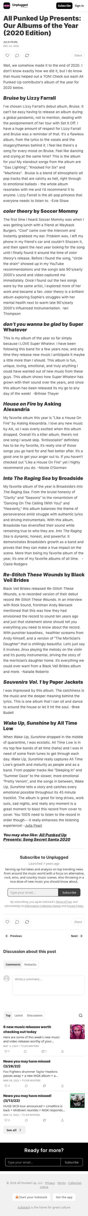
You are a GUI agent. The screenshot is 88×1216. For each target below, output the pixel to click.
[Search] (81, 1015)
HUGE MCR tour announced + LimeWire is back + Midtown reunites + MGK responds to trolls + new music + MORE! (33, 1108)
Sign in (79, 6)
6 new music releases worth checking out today (27, 1029)
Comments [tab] (13, 964)
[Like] (7, 55)
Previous (16, 936)
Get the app (64, 1197)
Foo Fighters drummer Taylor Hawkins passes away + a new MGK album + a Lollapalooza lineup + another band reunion (34, 1073)
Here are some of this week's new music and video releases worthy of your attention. (31, 1039)
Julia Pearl (10, 42)
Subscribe (64, 6)
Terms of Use (64, 902)
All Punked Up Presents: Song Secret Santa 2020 (36, 837)
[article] (44, 1039)
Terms (61, 1183)
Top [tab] (8, 1015)
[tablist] (21, 964)
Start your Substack (33, 1197)
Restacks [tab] (30, 964)
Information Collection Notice (43, 906)
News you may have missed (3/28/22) (26, 1063)
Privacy (50, 1183)
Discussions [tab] (34, 1015)
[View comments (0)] (17, 55)
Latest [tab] (19, 1015)
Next (74, 936)
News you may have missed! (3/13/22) (27, 1098)
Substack (24, 1207)
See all (12, 1130)
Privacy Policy (75, 906)
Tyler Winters (29, 1046)
